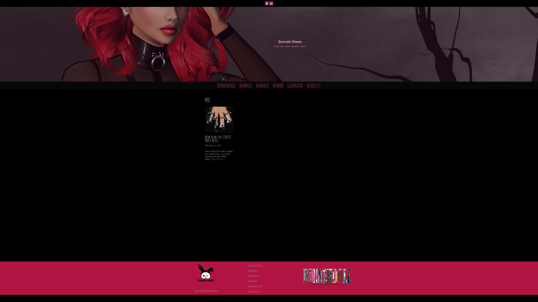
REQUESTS (314, 85)
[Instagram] (271, 3)
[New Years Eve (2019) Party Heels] (219, 119)
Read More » (217, 159)
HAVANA (278, 85)
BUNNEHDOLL (226, 85)
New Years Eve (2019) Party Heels (218, 138)
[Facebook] (267, 3)
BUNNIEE (246, 85)
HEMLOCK (262, 85)
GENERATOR (295, 85)
